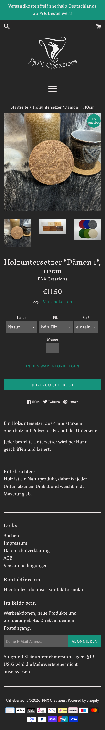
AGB (8, 558)
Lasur (21, 318)
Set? (86, 318)
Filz (55, 318)
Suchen (11, 535)
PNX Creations (54, 700)
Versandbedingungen (26, 565)
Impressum (15, 543)
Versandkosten (57, 301)
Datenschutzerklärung (27, 550)
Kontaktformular (65, 589)
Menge (52, 339)
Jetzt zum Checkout (53, 385)
